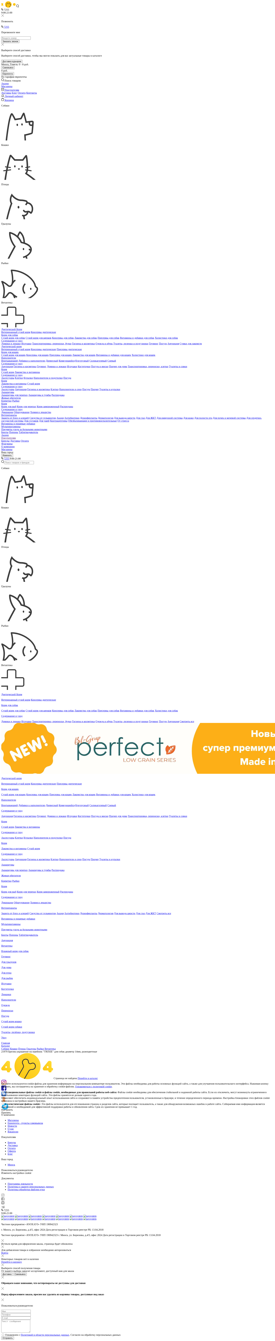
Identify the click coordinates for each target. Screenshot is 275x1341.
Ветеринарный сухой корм (15, 332)
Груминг (153, 343)
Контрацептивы (58, 420)
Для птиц (6, 972)
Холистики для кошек (143, 355)
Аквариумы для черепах (14, 395)
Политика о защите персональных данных (31, 1186)
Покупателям (8, 438)
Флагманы (7, 443)
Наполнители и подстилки (48, 378)
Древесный (52, 360)
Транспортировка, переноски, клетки (148, 366)
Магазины (6, 449)
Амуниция (173, 343)
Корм (4, 369)
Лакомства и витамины (27, 372)
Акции (5, 435)
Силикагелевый (98, 360)
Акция (60, 418)
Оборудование (22, 412)
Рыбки (15, 400)
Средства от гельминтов (42, 418)
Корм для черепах (26, 406)
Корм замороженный (48, 406)
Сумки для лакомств (191, 343)
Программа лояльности (20, 1183)
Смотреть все (187, 721)
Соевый (111, 360)
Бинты (4, 432)
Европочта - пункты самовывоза (25, 1123)
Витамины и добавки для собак (137, 338)
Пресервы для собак (108, 338)
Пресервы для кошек (60, 355)
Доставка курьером (12, 61)
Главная (5, 1043)
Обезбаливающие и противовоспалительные (92, 420)
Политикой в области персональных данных (45, 1335)
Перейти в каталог (88, 1078)
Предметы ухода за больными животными (24, 429)
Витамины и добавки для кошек (113, 355)
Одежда (5, 1005)
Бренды (5, 440)
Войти (4, 1253)
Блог (14, 93)
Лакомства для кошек (83, 355)
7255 (6, 27)
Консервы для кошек (37, 355)
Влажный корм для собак (15, 951)
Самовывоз (8, 67)
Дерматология (105, 418)
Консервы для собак (63, 338)
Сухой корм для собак (13, 338)
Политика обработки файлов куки (26, 1189)
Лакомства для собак (85, 338)
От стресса (123, 420)
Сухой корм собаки (11, 1026)
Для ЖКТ (151, 418)
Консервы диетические (43, 332)
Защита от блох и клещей (15, 418)
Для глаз (140, 418)
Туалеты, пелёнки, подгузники (18, 1032)
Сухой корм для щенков (38, 338)
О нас (11, 1128)
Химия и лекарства (40, 412)
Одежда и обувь (104, 343)
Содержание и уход (11, 340)
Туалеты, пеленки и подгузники (130, 343)
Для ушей (44, 420)
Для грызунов (8, 962)
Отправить (8, 1338)
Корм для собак (9, 335)
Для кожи (188, 418)
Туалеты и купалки (109, 389)
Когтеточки (84, 366)
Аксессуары (7, 378)
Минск (11, 1164)
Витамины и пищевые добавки (18, 423)
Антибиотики (71, 418)
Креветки (6, 400)
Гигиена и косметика (83, 343)
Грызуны (31, 1048)
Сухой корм (7, 372)
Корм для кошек (10, 352)
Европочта (8, 74)
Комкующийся (67, 360)
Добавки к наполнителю (31, 360)
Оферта (12, 1151)
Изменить (7, 455)
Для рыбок (7, 978)
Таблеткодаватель (28, 432)
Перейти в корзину (11, 1262)
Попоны (13, 432)
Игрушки (26, 343)
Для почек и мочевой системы (229, 418)
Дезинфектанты (88, 418)
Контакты (31, 93)
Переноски (7, 1010)
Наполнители (8, 358)
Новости (12, 1126)
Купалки (28, 378)
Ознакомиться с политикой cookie (93, 1086)
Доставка (6, 93)
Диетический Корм (11, 329)
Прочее (95, 389)
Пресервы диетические (69, 349)
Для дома (6, 967)
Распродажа (58, 395)
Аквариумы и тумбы (39, 395)
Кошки (14, 1048)
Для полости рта (203, 418)
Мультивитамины (11, 426)
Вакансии (13, 1131)
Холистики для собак (166, 338)
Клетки (19, 378)
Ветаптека (6, 945)
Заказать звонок (10, 41)
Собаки (5, 1048)
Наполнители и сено (70, 389)
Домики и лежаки (11, 343)
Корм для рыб (8, 406)
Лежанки (6, 994)
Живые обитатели (11, 398)
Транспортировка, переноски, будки (51, 343)
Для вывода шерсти (124, 418)
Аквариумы (7, 392)
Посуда (163, 343)
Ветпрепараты (9, 415)
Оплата (22, 93)
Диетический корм (11, 346)
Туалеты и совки (178, 366)
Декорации (7, 412)
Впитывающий (9, 360)
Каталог (5, 1046)
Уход (3, 1037)
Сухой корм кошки (11, 1021)
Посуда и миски (99, 366)
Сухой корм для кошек (13, 355)
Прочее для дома (118, 366)
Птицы (22, 1048)
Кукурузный (82, 360)
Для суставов (31, 420)
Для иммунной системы (170, 418)
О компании (8, 446)
